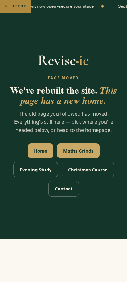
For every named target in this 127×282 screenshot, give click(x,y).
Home (40, 151)
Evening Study (35, 169)
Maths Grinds (78, 151)
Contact (63, 189)
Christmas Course (88, 169)
